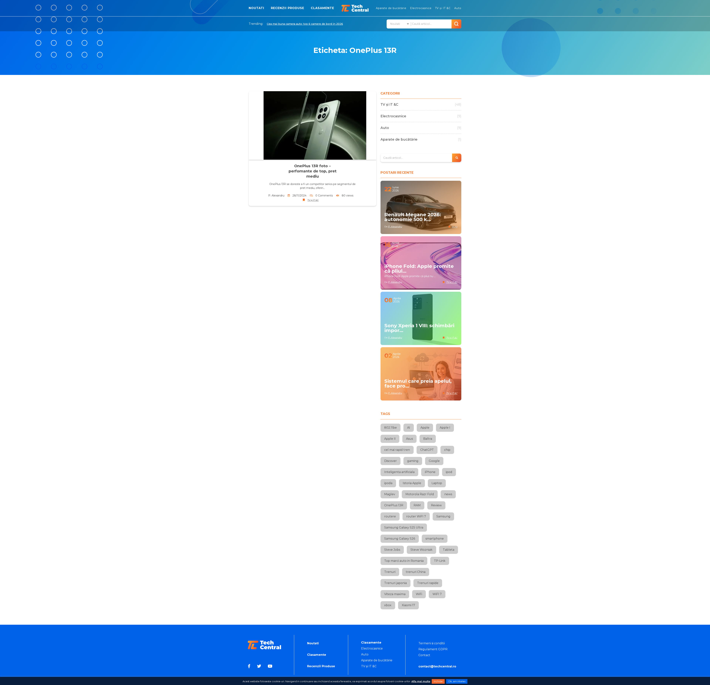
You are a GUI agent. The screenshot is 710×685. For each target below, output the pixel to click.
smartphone (434, 538)
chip (447, 450)
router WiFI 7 (416, 516)
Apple (424, 427)
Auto (457, 8)
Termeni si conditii (431, 643)
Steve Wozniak (421, 549)
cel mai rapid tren (397, 450)
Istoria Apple (412, 483)
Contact (424, 655)
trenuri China (415, 572)
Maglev (389, 494)
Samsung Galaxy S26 (399, 538)
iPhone (430, 472)
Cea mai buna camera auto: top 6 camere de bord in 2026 (305, 24)
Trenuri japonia (395, 583)
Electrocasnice (421, 8)
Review (436, 505)
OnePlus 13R (393, 505)
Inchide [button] (438, 681)
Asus (409, 438)
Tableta (448, 549)
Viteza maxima (394, 594)
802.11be (390, 427)
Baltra (427, 438)
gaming (412, 461)
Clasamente (322, 8)
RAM (417, 505)
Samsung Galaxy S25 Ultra (403, 527)
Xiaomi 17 (408, 605)
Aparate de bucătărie (391, 8)
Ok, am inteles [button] (456, 681)
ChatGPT (427, 450)
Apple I (445, 427)
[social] (249, 666)
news (448, 494)
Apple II (390, 438)
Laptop (437, 483)
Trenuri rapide (427, 583)
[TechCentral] (355, 8)
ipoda (388, 483)
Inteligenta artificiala (399, 472)
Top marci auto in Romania (404, 561)
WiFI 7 (437, 594)
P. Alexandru (276, 195)
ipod (449, 472)
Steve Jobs (392, 549)
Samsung (443, 516)
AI (408, 427)
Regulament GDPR (432, 649)
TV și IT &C (443, 8)
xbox (387, 605)
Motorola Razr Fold (419, 494)
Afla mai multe (420, 681)
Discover (390, 461)
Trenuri (389, 572)
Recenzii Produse (287, 8)
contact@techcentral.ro (437, 666)
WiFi (419, 594)
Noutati (256, 8)
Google (434, 461)
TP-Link (439, 561)
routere (390, 516)
